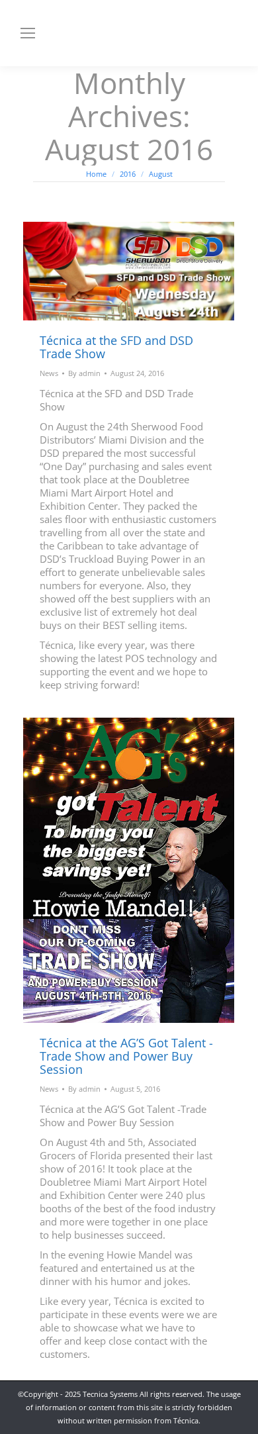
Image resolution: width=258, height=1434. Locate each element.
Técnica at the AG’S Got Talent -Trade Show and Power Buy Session (126, 1056)
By (84, 373)
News (49, 373)
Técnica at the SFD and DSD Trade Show (116, 346)
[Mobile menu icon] (28, 33)
